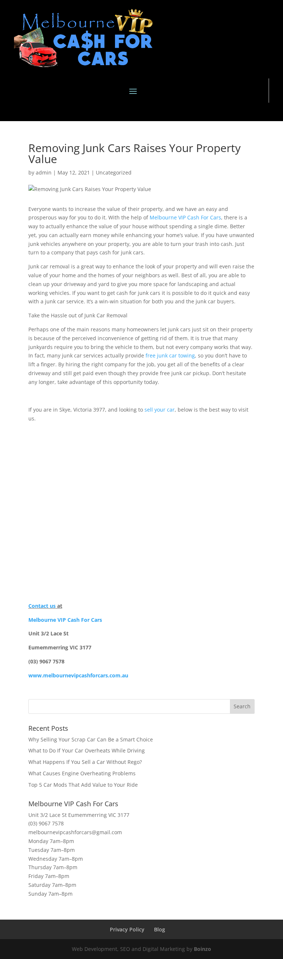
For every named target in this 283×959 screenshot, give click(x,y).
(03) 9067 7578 (46, 823)
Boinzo (202, 948)
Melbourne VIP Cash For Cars (185, 217)
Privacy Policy (127, 929)
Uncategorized (114, 172)
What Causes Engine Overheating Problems (82, 773)
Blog (159, 929)
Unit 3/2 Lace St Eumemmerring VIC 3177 (78, 814)
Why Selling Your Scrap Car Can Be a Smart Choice (90, 739)
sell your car (159, 409)
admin (44, 172)
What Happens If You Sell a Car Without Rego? (85, 761)
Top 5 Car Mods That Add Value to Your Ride (83, 784)
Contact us (42, 605)
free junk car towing (170, 355)
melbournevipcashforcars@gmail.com (75, 832)
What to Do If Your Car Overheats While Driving (86, 750)
